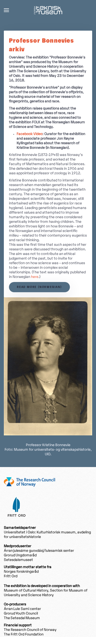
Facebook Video (29, 134)
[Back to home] (48, 10)
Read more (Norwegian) (39, 287)
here (34, 277)
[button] (6, 10)
